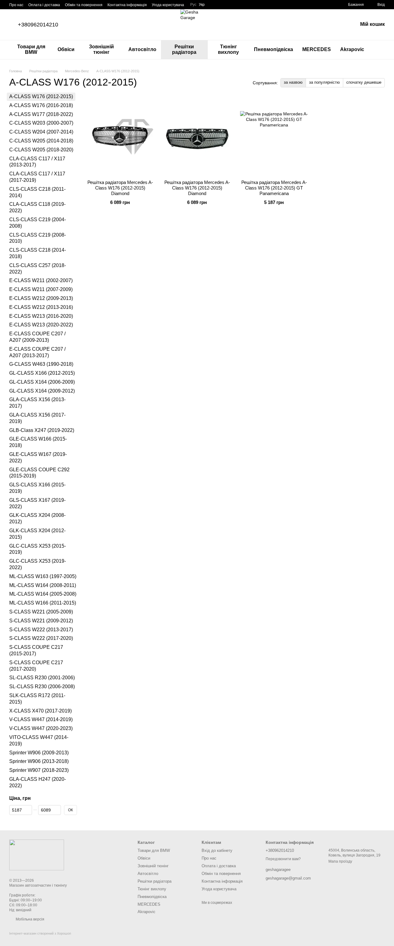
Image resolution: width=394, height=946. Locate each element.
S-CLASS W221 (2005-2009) (41, 611)
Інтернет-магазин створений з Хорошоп (40, 933)
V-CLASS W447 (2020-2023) (41, 728)
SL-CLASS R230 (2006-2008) (42, 686)
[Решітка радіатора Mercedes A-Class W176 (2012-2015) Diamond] (120, 136)
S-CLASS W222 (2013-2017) (41, 629)
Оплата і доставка (44, 5)
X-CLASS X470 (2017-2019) (40, 710)
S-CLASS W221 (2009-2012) (41, 620)
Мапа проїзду (340, 861)
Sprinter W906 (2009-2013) (39, 752)
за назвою (293, 82)
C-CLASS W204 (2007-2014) (41, 131)
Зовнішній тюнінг (101, 49)
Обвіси (66, 49)
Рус (193, 4)
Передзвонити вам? (283, 859)
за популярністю (324, 82)
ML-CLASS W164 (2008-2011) (42, 585)
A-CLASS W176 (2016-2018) (41, 105)
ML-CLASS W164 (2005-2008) (42, 594)
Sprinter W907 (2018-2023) (39, 770)
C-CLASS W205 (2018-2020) (41, 149)
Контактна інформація (127, 5)
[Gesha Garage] (36, 854)
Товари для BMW (31, 49)
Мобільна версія (29, 919)
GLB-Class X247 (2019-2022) (41, 430)
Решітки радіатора (184, 49)
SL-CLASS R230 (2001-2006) (42, 677)
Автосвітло (142, 49)
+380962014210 (38, 24)
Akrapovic (352, 49)
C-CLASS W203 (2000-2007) (41, 123)
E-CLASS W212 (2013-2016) (41, 306)
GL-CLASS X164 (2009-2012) (42, 390)
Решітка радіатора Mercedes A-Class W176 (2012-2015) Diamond (120, 188)
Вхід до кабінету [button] (217, 850)
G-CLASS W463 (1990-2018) (41, 364)
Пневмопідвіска (273, 49)
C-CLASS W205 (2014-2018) (41, 140)
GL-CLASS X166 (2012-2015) (42, 373)
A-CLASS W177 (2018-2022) (41, 114)
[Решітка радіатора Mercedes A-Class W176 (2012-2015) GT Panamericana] (274, 136)
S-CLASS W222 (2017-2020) (41, 638)
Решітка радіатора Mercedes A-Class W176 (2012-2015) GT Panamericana (274, 188)
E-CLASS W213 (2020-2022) (41, 324)
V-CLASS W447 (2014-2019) (41, 719)
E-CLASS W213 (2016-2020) (41, 315)
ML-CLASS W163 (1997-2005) (42, 576)
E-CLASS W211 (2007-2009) (41, 289)
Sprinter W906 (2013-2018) (39, 761)
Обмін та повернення (84, 5)
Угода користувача (168, 5)
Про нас (16, 5)
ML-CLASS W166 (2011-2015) (42, 602)
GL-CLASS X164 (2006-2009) (42, 381)
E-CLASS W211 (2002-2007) (41, 280)
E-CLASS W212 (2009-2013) (41, 298)
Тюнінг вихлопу (228, 49)
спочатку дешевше (363, 82)
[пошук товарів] (380, 49)
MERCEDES (316, 49)
